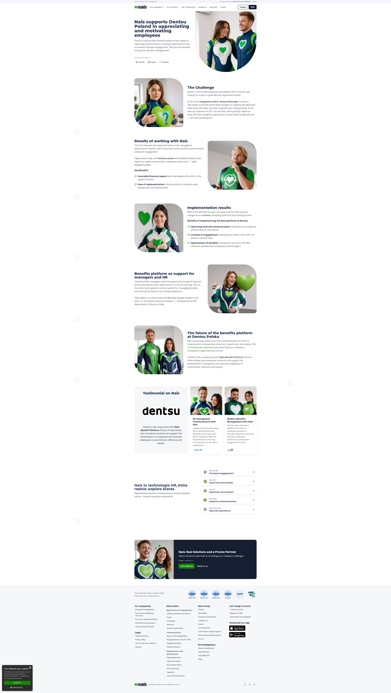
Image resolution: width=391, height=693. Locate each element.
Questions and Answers (207, 617)
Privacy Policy (140, 640)
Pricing (201, 609)
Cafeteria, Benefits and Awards (178, 613)
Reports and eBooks (206, 648)
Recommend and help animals (209, 635)
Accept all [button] (17, 683)
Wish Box (170, 624)
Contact (223, 7)
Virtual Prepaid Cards (175, 628)
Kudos (169, 617)
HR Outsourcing (173, 668)
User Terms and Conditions (145, 643)
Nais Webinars (204, 652)
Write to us (202, 566)
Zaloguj (243, 7)
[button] (255, 1)
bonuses (211, 212)
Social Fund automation (176, 676)
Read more (18, 678)
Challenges (171, 621)
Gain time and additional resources (144, 614)
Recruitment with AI (174, 665)
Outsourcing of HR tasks (144, 626)
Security (138, 647)
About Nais (202, 613)
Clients (201, 624)
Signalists (170, 672)
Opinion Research (173, 647)
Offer (252, 7)
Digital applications (174, 657)
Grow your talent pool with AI (146, 619)
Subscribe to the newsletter (242, 1)
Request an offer (236, 613)
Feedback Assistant (174, 643)
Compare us (202, 7)
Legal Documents (142, 636)
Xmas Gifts (213, 7)
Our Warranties (204, 628)
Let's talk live (186, 566)
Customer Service (236, 609)
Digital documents (174, 661)
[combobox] (30, 668)
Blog (200, 659)
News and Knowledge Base (177, 636)
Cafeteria (195, 246)
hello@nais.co (153, 1)
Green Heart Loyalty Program (209, 631)
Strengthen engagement (144, 609)
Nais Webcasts (204, 655)
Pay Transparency (188, 7)
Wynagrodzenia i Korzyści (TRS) (179, 640)
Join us (201, 639)
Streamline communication (145, 623)
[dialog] (17, 678)
